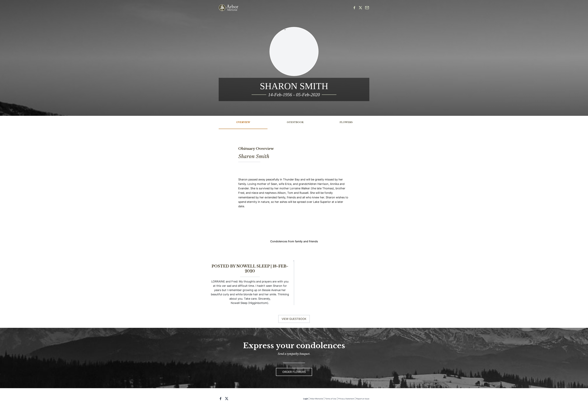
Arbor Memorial (316, 399)
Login (305, 399)
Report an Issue (362, 399)
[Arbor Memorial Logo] (228, 7)
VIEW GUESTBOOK (294, 318)
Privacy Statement (346, 399)
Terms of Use (330, 399)
